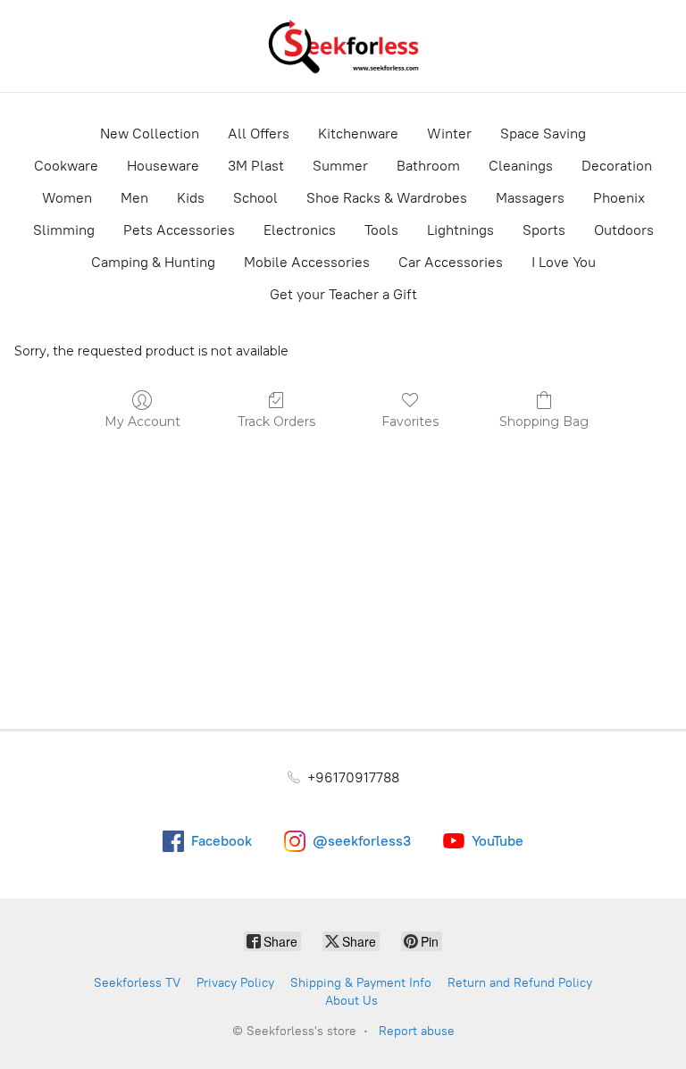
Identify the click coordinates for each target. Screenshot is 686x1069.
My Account (142, 421)
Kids (191, 197)
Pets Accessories (179, 229)
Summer (340, 165)
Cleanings (521, 165)
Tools (381, 229)
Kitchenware (358, 133)
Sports (544, 229)
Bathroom (428, 165)
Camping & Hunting (153, 262)
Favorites (410, 421)
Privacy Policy (235, 982)
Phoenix (619, 197)
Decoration (616, 165)
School (255, 197)
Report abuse (417, 1031)
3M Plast (256, 165)
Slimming (64, 229)
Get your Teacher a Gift (343, 294)
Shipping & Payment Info (360, 982)
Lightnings (460, 229)
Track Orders (276, 421)
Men (134, 197)
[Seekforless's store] (343, 46)
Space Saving (543, 133)
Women (67, 197)
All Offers (258, 133)
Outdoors (624, 229)
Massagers (530, 197)
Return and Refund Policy (520, 982)
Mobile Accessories (307, 262)
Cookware (66, 165)
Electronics (300, 229)
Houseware (163, 165)
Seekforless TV (137, 982)
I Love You (563, 262)
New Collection (149, 133)
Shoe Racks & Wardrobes (386, 197)
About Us (351, 1000)
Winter (449, 133)
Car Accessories (450, 262)
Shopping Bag (544, 421)
